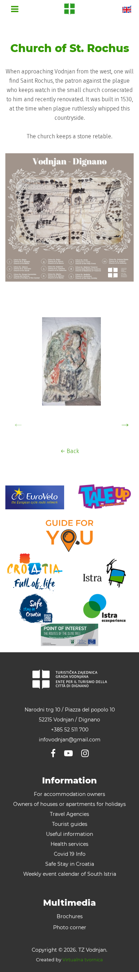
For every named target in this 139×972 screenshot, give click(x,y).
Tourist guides (69, 824)
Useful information (69, 834)
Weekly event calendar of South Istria (69, 874)
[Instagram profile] (85, 753)
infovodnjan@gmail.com (70, 739)
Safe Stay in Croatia (69, 864)
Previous (16, 421)
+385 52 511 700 (69, 729)
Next (123, 421)
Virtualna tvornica (82, 959)
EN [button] (126, 9)
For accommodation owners (69, 794)
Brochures (70, 916)
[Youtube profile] (68, 753)
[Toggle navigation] (14, 9)
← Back (69, 451)
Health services (69, 844)
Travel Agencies (69, 814)
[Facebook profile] (53, 753)
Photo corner (69, 927)
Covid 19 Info (70, 854)
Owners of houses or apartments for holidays (69, 804)
